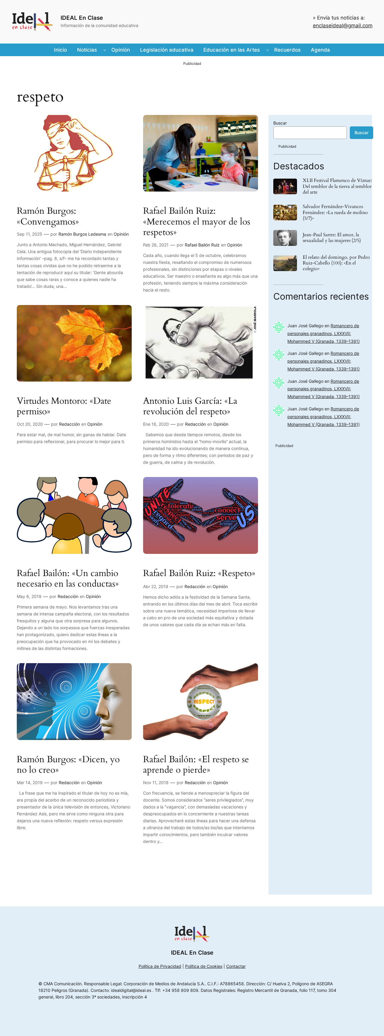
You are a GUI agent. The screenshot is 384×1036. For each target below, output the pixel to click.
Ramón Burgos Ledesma (82, 234)
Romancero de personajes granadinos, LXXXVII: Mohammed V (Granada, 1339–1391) (323, 333)
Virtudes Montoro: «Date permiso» (64, 406)
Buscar (280, 122)
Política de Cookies (203, 966)
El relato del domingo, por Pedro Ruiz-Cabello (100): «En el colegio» (336, 263)
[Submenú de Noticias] (104, 49)
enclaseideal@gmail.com (343, 26)
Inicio (60, 50)
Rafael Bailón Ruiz (202, 244)
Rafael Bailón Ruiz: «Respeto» (199, 573)
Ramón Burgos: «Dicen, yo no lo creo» (68, 765)
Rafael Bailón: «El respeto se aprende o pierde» (196, 765)
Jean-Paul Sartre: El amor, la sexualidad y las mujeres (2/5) (332, 237)
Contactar (236, 966)
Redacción (69, 424)
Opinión (121, 234)
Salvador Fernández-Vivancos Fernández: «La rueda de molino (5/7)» (335, 212)
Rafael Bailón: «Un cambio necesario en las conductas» (68, 579)
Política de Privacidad (160, 966)
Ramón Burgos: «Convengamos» (48, 216)
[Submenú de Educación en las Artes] (267, 49)
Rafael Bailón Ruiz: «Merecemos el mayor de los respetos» (196, 222)
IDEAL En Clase (82, 17)
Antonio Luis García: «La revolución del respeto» (190, 406)
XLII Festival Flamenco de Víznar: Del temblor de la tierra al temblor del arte (337, 186)
